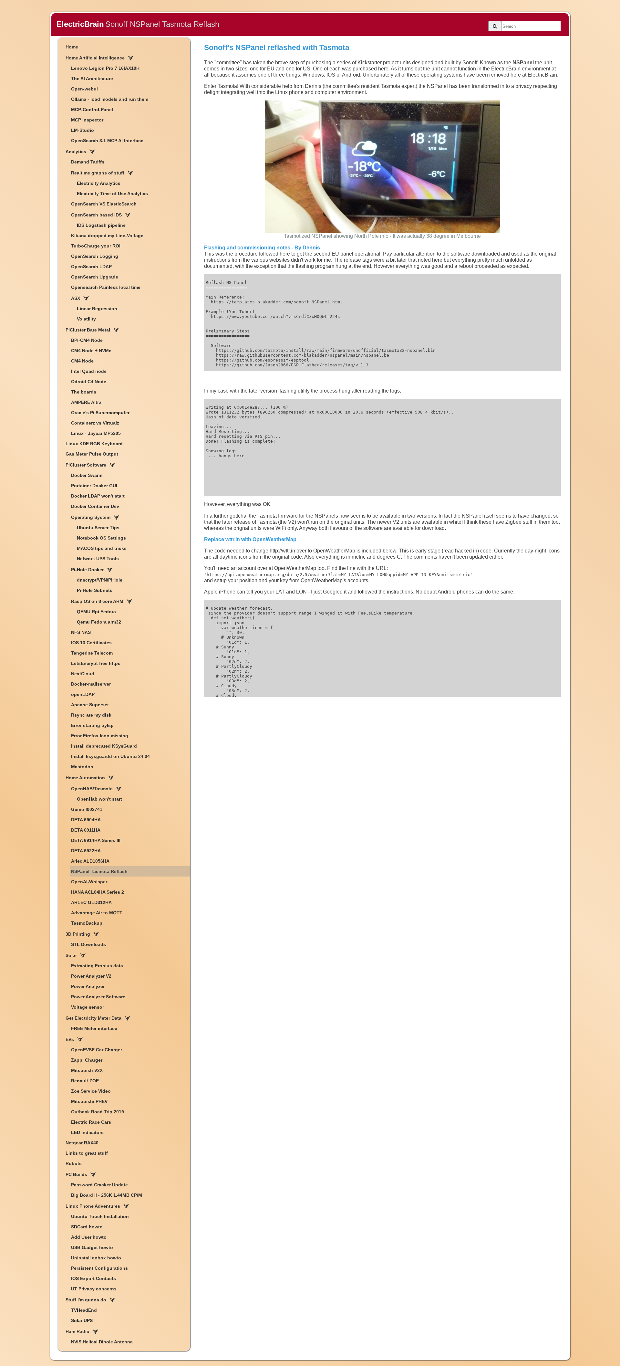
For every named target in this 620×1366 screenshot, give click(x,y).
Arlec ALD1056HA (90, 861)
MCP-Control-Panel (92, 109)
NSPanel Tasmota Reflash (99, 871)
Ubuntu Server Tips (98, 527)
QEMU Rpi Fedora (96, 611)
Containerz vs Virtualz (95, 423)
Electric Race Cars (91, 1122)
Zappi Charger (86, 1060)
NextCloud (82, 673)
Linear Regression (97, 308)
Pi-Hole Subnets (94, 590)
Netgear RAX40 (82, 1142)
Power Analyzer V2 (91, 976)
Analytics (76, 151)
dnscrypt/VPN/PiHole (99, 580)
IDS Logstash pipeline (101, 225)
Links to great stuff (87, 1153)
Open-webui (84, 88)
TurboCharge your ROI (95, 245)
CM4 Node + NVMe (91, 350)
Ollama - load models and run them (109, 99)
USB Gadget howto (92, 1247)
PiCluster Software (86, 465)
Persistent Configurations (99, 1268)
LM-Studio (82, 130)
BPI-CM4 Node (87, 340)
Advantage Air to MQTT (96, 912)
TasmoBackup (86, 923)
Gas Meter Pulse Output (92, 454)
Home (72, 46)
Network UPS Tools (98, 558)
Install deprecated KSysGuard (104, 746)
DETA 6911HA (85, 830)
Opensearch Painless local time (105, 287)
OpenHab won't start (99, 799)
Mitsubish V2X (87, 1070)
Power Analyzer (88, 986)
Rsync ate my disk (91, 715)
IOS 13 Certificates (91, 642)
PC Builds (76, 1174)
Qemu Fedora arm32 (99, 622)
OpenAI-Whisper (89, 881)
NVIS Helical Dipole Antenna (102, 1341)
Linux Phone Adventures (93, 1206)
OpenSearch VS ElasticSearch (104, 203)
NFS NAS (81, 632)
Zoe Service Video (91, 1091)
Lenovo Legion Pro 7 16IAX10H (105, 68)
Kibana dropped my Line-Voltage (107, 235)
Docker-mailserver (91, 684)
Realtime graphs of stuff (97, 172)
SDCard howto (87, 1226)
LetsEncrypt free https (95, 663)
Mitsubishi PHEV (89, 1101)
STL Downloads (88, 944)
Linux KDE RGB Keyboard (94, 443)
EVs (70, 1039)
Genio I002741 (86, 809)
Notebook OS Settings (101, 538)
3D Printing (78, 934)
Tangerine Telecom (92, 653)
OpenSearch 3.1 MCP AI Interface (107, 140)
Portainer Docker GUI (94, 485)
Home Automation (85, 777)
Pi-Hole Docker (87, 569)
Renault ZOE (85, 1080)
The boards (83, 391)
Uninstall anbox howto (96, 1257)
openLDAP (83, 694)
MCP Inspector (87, 119)
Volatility (86, 318)
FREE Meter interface (94, 1028)
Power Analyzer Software (98, 996)
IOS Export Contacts (93, 1278)
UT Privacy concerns (94, 1288)
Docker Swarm (86, 475)
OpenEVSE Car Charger (96, 1049)
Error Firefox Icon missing (99, 735)
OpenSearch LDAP (91, 266)
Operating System (90, 517)
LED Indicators (87, 1132)
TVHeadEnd (84, 1310)
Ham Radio (77, 1331)
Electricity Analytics (98, 183)
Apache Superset (90, 704)
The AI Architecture (92, 78)
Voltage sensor (87, 1007)
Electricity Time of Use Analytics (112, 193)
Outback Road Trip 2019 (97, 1111)
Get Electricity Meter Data (93, 1018)
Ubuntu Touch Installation (100, 1216)
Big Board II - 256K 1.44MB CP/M (106, 1195)
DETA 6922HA (86, 850)
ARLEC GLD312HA (91, 902)
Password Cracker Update (99, 1184)
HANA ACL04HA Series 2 (97, 892)
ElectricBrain (80, 24)
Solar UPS (82, 1320)
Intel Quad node (89, 371)
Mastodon (82, 766)
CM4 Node (82, 360)
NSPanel (523, 62)
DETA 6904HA (86, 819)
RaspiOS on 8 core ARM (97, 601)
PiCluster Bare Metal (88, 329)
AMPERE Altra (86, 402)
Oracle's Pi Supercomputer (100, 412)
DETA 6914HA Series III (95, 840)
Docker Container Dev (95, 506)
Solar (71, 955)
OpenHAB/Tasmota (92, 788)
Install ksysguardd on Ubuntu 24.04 (110, 756)
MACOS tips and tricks (102, 548)
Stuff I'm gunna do (86, 1299)
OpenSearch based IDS (96, 214)
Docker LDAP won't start (98, 496)
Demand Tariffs (87, 161)
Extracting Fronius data (97, 965)
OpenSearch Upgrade (94, 276)
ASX (75, 298)
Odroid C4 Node (88, 381)
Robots (74, 1163)
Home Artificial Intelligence (95, 57)
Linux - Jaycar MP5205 (96, 433)
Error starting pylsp (92, 725)
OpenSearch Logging (94, 256)
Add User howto (89, 1237)
